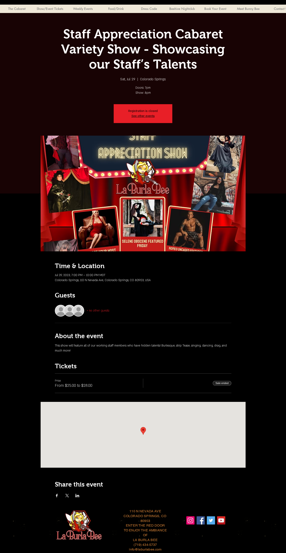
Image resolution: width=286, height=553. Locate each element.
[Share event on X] (67, 495)
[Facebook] (201, 520)
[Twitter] (211, 520)
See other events (143, 116)
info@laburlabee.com (145, 549)
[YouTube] (221, 520)
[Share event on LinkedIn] (77, 495)
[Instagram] (190, 520)
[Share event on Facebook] (57, 495)
